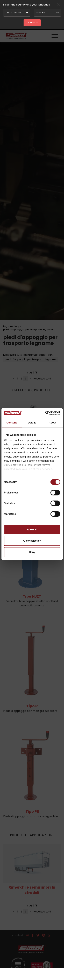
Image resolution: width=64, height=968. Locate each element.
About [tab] (52, 422)
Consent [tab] (11, 422)
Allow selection (32, 540)
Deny (32, 552)
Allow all (32, 529)
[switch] (55, 492)
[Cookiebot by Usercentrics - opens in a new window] (45, 413)
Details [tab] (32, 422)
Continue (32, 22)
